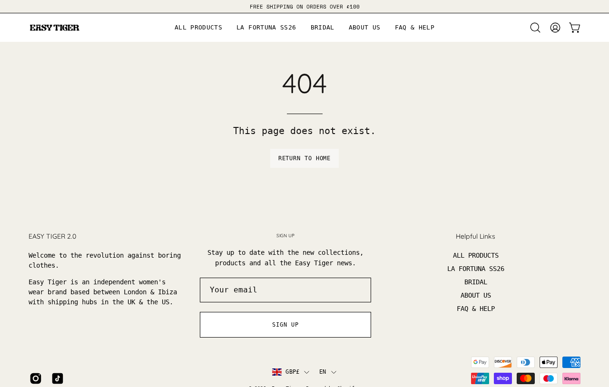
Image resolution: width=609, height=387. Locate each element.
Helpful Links (475, 236)
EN (322, 371)
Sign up (285, 324)
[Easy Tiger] (55, 27)
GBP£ (292, 371)
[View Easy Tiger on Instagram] (36, 378)
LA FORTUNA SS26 (475, 268)
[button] (365, 27)
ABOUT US (476, 295)
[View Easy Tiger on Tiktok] (57, 378)
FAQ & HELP (476, 308)
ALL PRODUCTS (476, 255)
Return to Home (304, 158)
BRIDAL (475, 282)
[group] (304, 6)
